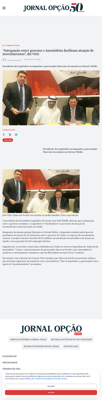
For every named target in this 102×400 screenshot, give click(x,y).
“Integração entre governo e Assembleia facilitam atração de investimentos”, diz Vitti (48, 52)
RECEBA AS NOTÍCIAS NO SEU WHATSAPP (71, 339)
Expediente (9, 356)
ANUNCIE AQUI (71, 346)
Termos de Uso (60, 379)
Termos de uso (11, 369)
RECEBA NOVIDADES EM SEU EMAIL (41, 346)
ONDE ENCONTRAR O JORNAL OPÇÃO (28, 339)
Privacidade (9, 362)
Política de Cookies (33, 379)
